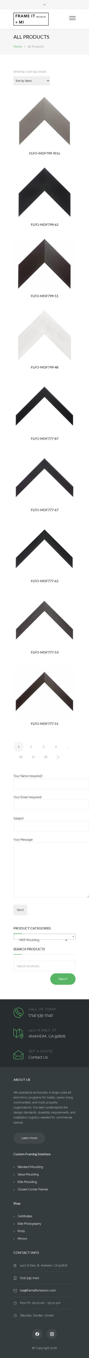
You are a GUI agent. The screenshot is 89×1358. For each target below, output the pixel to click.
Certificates (25, 1216)
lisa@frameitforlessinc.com (38, 1290)
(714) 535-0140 (41, 1015)
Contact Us (38, 1057)
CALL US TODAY (42, 1009)
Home (17, 46)
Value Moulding (28, 1174)
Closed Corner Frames (33, 1189)
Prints (21, 1231)
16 (20, 757)
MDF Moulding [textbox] (43, 940)
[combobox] (44, 937)
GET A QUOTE (41, 1051)
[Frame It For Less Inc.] (41, 19)
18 (45, 757)
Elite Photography (29, 1223)
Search (62, 979)
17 (33, 757)
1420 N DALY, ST (43, 1030)
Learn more (29, 1138)
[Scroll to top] (82, 1351)
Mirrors (22, 1238)
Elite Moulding (27, 1182)
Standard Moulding (30, 1167)
